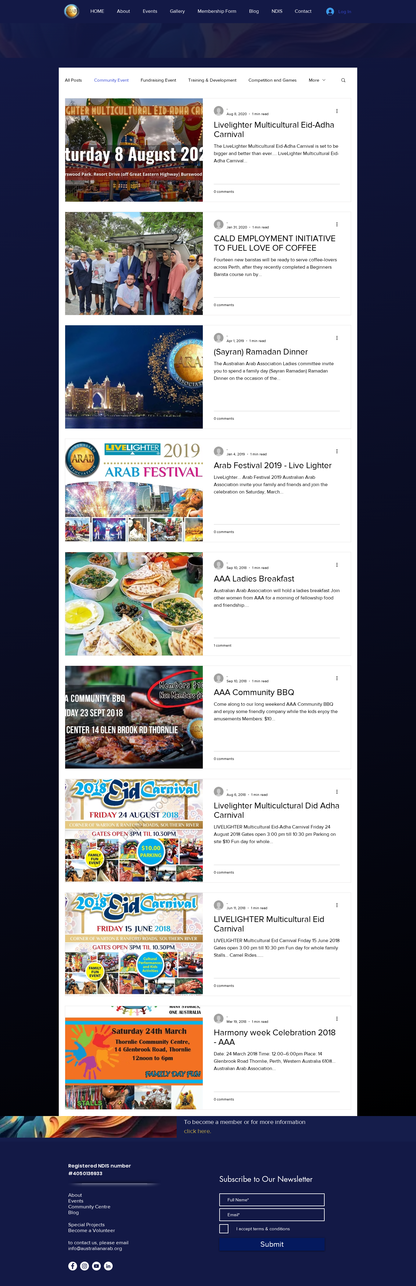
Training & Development (212, 80)
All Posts (73, 80)
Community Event (111, 80)
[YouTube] (96, 1266)
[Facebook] (72, 1266)
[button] (343, 80)
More (314, 80)
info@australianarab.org (95, 1248)
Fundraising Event (158, 80)
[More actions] (339, 111)
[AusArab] (84, 1266)
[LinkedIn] (108, 1266)
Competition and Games (273, 80)
